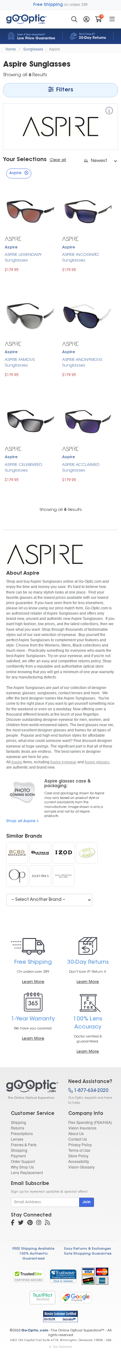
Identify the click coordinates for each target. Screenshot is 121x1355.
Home (11, 48)
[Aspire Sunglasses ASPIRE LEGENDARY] (30, 210)
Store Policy (78, 1155)
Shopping (19, 1150)
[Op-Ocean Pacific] (17, 876)
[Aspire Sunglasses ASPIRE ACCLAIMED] (87, 420)
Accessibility (78, 1161)
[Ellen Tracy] (40, 876)
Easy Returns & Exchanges (87, 1249)
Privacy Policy (80, 1144)
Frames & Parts (24, 1144)
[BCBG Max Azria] (17, 853)
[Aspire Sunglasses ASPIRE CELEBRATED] (30, 420)
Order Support (23, 1161)
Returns (17, 1127)
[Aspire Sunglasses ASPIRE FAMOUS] (30, 315)
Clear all (58, 160)
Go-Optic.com (34, 1330)
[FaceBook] (12, 1223)
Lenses (17, 1139)
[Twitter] (21, 1223)
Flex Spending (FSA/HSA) (90, 1122)
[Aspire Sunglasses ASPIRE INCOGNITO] (87, 210)
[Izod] (63, 853)
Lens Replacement (27, 1172)
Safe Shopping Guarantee (87, 1254)
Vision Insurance (82, 1127)
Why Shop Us (22, 1166)
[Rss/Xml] (47, 1223)
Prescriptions (22, 1133)
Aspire (54, 48)
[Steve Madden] (87, 853)
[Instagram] (38, 1223)
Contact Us (77, 1139)
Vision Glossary (81, 1166)
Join (87, 1202)
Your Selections (25, 160)
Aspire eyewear (63, 762)
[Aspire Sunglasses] (31, 1089)
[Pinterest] (30, 1223)
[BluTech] (40, 853)
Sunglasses (33, 48)
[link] (63, 1276)
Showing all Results (60, 510)
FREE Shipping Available (33, 1249)
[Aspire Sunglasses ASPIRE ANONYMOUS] (87, 315)
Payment (18, 1155)
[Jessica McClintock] (63, 876)
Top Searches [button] (62, 1346)
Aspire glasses (96, 762)
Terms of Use (79, 1150)
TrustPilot (42, 1297)
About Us (76, 1133)
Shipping (18, 1122)
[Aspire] (109, 111)
